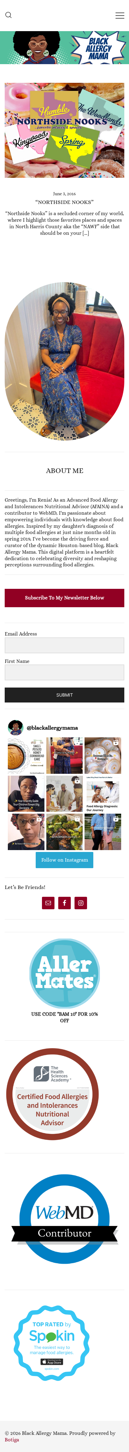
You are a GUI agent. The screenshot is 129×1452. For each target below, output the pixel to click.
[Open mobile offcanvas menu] (120, 15)
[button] (7, 279)
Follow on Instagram (64, 860)
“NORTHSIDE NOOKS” (64, 202)
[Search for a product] (8, 15)
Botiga (12, 1440)
